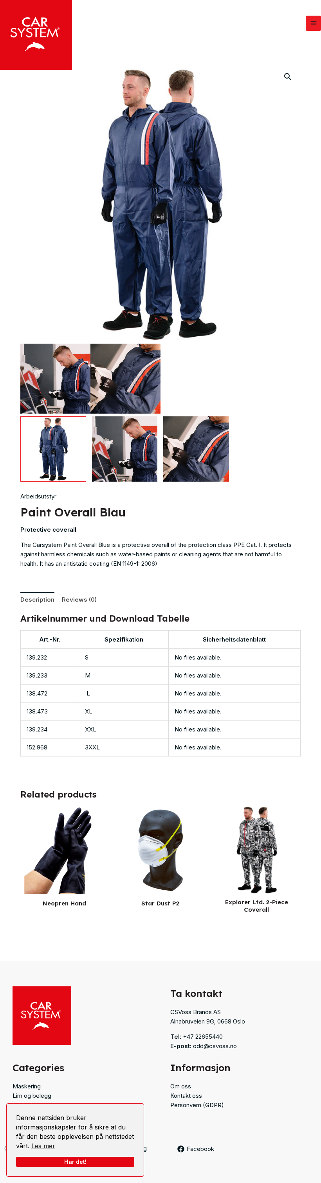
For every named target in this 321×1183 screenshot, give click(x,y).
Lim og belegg (32, 1095)
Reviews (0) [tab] (79, 599)
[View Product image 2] (125, 449)
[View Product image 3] (196, 449)
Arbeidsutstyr (38, 496)
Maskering (27, 1086)
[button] (288, 77)
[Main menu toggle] (313, 23)
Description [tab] (37, 599)
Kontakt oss (186, 1095)
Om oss (180, 1086)
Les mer (43, 1146)
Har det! (75, 1161)
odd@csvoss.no (215, 1046)
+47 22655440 (203, 1036)
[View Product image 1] (53, 449)
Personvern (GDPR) (197, 1105)
